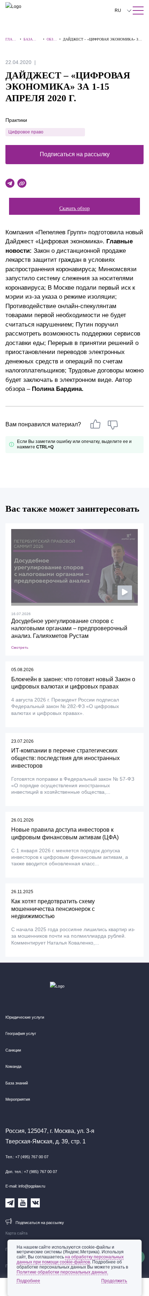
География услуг (20, 1033)
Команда (13, 1066)
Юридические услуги (24, 1017)
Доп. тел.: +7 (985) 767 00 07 (31, 1171)
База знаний (16, 1083)
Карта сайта (16, 1233)
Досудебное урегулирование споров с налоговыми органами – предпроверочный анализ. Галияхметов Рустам (69, 628)
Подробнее (28, 1280)
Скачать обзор (74, 208)
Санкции (13, 1050)
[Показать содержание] (138, 10)
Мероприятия (17, 1099)
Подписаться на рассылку (75, 154)
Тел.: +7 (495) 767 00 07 (26, 1157)
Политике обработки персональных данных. (62, 1272)
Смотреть (19, 647)
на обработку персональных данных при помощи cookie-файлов (70, 1259)
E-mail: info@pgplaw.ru (25, 1186)
